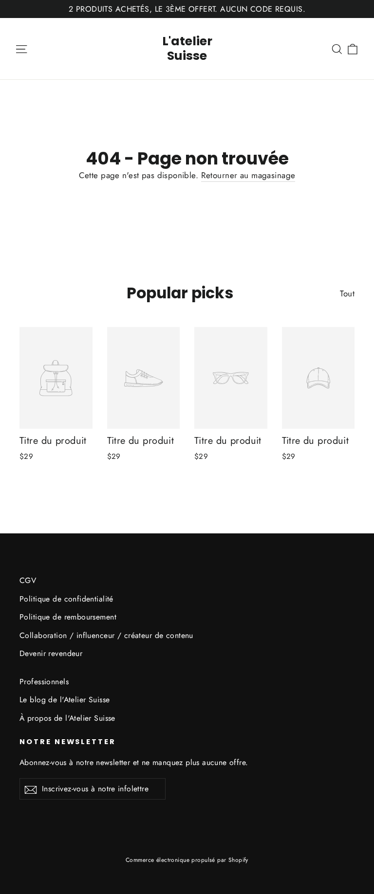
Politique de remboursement (67, 616)
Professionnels (44, 681)
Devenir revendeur (50, 653)
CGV (27, 580)
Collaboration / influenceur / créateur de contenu (106, 635)
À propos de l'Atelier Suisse (67, 718)
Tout (347, 293)
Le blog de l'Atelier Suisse (64, 699)
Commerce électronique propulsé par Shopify (187, 860)
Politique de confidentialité (66, 598)
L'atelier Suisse (187, 48)
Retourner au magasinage (248, 175)
